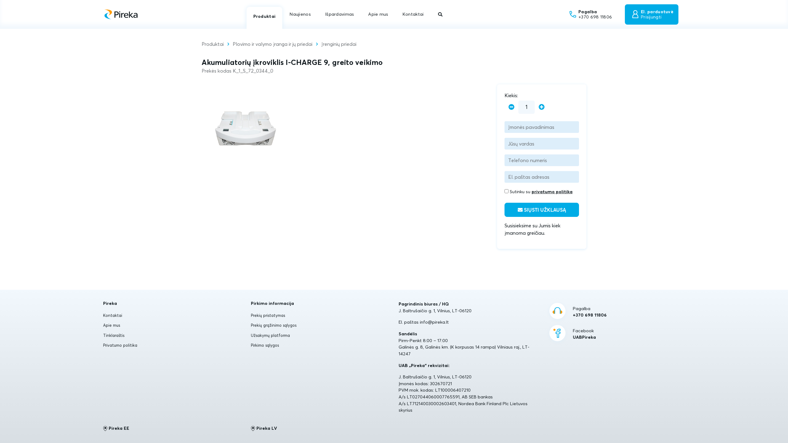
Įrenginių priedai (338, 44)
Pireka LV (266, 428)
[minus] (511, 107)
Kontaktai (413, 14)
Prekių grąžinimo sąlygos (273, 325)
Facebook (584, 334)
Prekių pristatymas (268, 315)
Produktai (264, 16)
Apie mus (378, 14)
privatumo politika (552, 191)
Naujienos (300, 14)
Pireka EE (119, 428)
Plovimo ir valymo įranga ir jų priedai (272, 44)
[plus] (542, 107)
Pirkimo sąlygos (265, 345)
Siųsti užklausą (544, 210)
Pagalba (590, 312)
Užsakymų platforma (270, 335)
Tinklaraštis (113, 335)
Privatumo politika (120, 345)
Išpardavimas (339, 14)
